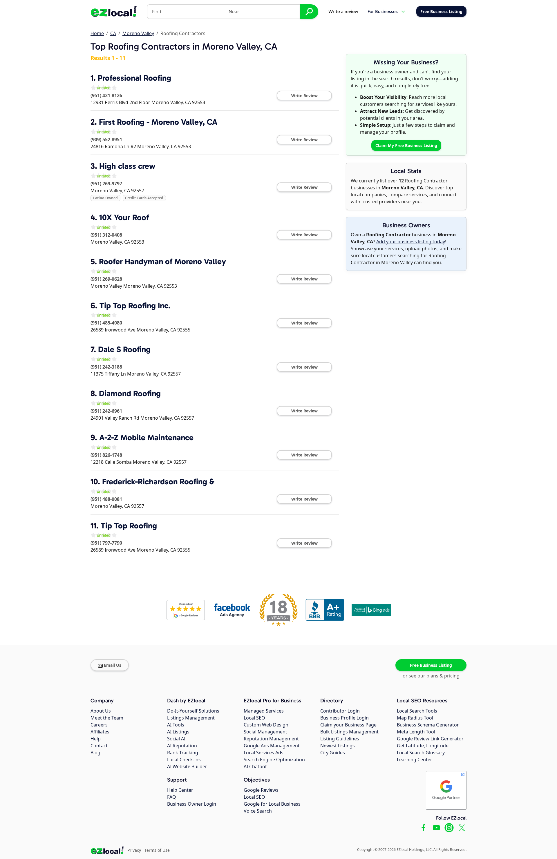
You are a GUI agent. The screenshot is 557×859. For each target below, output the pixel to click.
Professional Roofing (134, 78)
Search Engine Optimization (274, 759)
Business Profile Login (344, 718)
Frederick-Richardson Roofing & (158, 481)
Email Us (112, 665)
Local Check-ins (184, 759)
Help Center (180, 790)
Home (97, 33)
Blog (95, 752)
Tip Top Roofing (129, 525)
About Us (101, 711)
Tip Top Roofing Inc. (135, 305)
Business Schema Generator (428, 725)
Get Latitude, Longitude (423, 745)
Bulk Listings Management (349, 731)
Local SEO (254, 718)
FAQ (171, 797)
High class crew (127, 166)
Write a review (343, 11)
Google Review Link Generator (430, 738)
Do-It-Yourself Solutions (193, 711)
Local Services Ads (263, 752)
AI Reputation (182, 745)
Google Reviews (261, 790)
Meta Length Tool (416, 731)
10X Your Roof (124, 217)
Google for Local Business (272, 804)
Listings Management (191, 718)
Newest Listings (337, 745)
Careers (99, 725)
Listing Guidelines (339, 738)
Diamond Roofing (130, 393)
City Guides (332, 752)
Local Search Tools (417, 711)
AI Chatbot (255, 766)
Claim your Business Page (348, 725)
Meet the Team (107, 718)
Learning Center (414, 759)
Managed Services (264, 711)
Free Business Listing (431, 665)
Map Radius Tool (415, 718)
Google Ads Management (272, 745)
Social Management (265, 731)
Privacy (134, 850)
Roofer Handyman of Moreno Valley (162, 261)
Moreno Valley (138, 33)
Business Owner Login (191, 804)
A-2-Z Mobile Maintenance (146, 437)
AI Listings (178, 731)
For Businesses (383, 11)
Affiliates (100, 731)
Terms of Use (157, 850)
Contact (99, 745)
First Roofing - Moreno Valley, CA (158, 122)
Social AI (176, 738)
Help (96, 738)
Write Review (304, 95)
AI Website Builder (187, 766)
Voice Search (258, 811)
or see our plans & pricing (431, 676)
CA (113, 33)
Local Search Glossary (421, 752)
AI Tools (175, 725)
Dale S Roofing (124, 349)
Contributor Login (340, 711)
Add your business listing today (410, 241)
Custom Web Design (266, 725)
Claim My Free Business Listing (406, 145)
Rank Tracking (182, 752)
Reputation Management (271, 738)
